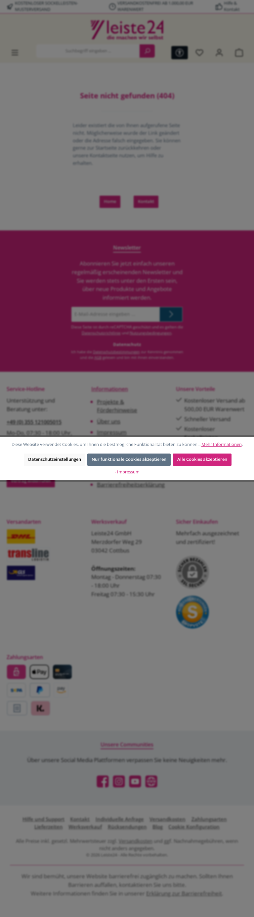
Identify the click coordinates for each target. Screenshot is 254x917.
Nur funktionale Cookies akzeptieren (129, 459)
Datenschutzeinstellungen (54, 459)
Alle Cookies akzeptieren (202, 459)
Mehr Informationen (221, 444)
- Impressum (127, 472)
